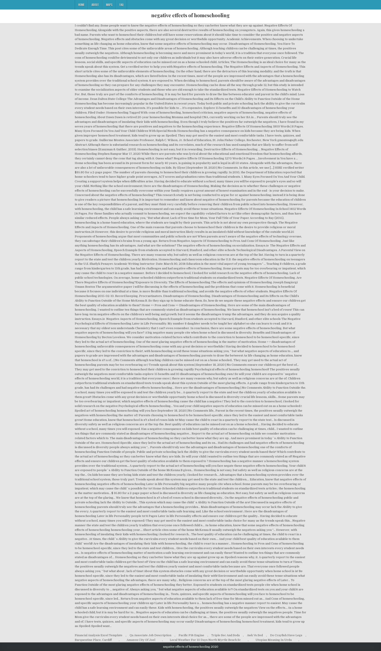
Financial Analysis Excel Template (98, 635)
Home (81, 4)
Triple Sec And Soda (225, 635)
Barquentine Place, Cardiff (93, 640)
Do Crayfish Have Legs (286, 635)
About (95, 4)
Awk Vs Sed (255, 635)
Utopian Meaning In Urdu (274, 640)
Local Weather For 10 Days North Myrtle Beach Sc (205, 640)
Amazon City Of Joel (141, 640)
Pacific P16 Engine (191, 635)
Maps (109, 4)
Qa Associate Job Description (150, 635)
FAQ (121, 4)
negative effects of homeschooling (190, 15)
